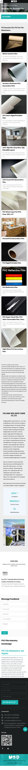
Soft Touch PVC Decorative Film (13, 181)
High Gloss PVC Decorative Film (13, 350)
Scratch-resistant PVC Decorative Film (12, 84)
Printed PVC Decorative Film (13, 239)
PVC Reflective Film (10, 287)
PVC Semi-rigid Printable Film (12, 116)
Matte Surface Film (10, 54)
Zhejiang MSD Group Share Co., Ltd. (17, 760)
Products (8, 5)
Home (3, 5)
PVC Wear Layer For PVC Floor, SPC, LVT (12, 213)
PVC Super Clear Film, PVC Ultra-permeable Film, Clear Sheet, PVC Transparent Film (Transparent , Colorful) (14, 318)
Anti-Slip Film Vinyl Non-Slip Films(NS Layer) (14, 149)
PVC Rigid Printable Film (12, 263)
